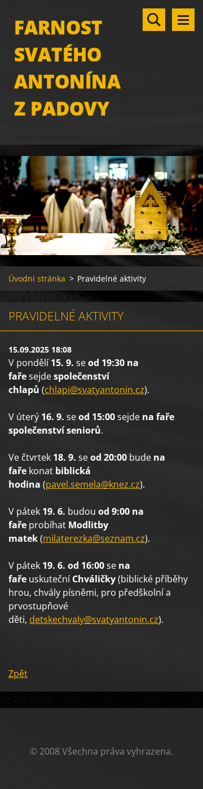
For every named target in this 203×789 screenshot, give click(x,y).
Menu (183, 19)
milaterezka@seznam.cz (94, 538)
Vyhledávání (154, 19)
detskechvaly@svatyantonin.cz (93, 619)
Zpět (18, 673)
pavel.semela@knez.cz (93, 484)
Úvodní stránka (36, 278)
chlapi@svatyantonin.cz (94, 390)
